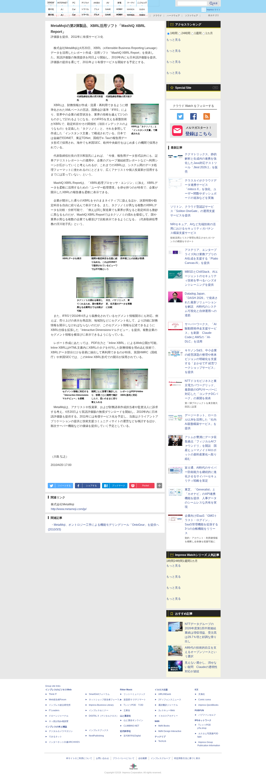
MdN (157, 721)
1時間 (174, 33)
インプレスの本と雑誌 (56, 726)
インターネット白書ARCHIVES (64, 742)
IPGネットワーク (203, 720)
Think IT (53, 694)
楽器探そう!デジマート (135, 699)
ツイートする (64, 485)
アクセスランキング (188, 24)
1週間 (198, 33)
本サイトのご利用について (79, 758)
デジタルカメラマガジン (61, 731)
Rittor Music (126, 689)
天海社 (201, 694)
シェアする (91, 485)
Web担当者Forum (57, 699)
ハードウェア (173, 15)
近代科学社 (125, 731)
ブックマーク (118, 485)
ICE (196, 689)
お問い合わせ (102, 758)
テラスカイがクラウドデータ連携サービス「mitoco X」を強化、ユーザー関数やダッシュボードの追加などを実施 (201, 189)
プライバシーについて (123, 758)
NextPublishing (96, 735)
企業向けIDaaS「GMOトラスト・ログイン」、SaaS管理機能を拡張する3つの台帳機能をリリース (201, 524)
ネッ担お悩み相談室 (58, 721)
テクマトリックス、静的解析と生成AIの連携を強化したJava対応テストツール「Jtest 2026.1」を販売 (201, 163)
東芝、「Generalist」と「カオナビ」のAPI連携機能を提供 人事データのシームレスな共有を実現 (201, 498)
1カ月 (209, 33)
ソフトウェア (191, 15)
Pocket (145, 485)
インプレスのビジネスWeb (58, 689)
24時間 (185, 33)
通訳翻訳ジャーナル (168, 705)
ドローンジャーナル (58, 716)
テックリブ (160, 736)
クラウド (157, 15)
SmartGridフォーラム (99, 694)
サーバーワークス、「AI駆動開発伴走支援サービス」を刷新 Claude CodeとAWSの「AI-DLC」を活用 (201, 333)
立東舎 (127, 710)
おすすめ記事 (184, 613)
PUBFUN (199, 710)
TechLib (162, 741)
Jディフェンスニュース (169, 699)
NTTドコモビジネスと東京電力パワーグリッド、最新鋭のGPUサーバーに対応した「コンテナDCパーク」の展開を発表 (201, 389)
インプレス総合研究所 (60, 705)
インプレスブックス (98, 730)
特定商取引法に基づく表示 (187, 758)
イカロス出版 (161, 689)
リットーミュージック (134, 694)
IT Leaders (54, 710)
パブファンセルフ (207, 715)
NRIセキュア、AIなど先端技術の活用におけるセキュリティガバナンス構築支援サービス (193, 228)
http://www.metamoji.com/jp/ (68, 509)
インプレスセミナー (98, 710)
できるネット (55, 736)
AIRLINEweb (164, 694)
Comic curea (204, 699)
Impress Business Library (101, 705)
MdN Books (164, 726)
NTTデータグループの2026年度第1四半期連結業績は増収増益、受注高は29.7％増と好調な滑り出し (201, 632)
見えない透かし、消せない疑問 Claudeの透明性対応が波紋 (201, 667)
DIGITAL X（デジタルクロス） (104, 716)
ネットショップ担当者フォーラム (105, 699)
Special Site (183, 87)
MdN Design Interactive (169, 731)
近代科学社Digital (132, 735)
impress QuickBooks (208, 705)
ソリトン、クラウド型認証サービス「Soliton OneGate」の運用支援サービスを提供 (192, 211)
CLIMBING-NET (131, 726)
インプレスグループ (160, 758)
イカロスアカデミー (168, 716)
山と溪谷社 (125, 716)
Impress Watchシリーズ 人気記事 (197, 554)
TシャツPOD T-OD (133, 705)
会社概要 (142, 758)
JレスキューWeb (166, 710)
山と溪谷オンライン (133, 720)
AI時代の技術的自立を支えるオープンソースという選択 (201, 652)
